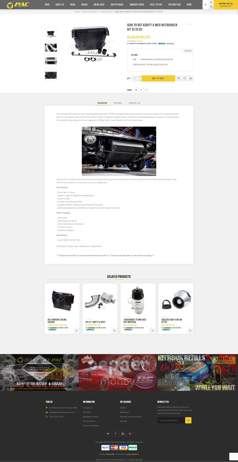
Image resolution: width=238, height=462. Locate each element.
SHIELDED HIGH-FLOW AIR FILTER (172, 320)
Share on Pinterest (146, 90)
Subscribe (188, 420)
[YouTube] (123, 434)
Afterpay (87, 412)
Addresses (124, 412)
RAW (134, 59)
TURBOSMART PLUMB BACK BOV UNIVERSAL (135, 320)
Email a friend (190, 78)
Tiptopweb (110, 454)
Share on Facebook (141, 90)
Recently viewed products (131, 416)
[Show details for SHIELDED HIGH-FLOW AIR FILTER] (175, 300)
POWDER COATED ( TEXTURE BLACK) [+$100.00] (150, 64)
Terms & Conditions (91, 425)
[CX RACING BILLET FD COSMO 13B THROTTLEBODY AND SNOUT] (100, 300)
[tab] (102, 103)
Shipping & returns (91, 416)
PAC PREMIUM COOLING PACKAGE (57, 320)
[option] (51, 34)
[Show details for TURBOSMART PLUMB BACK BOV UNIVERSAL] (137, 300)
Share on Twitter (136, 90)
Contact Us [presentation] (135, 103)
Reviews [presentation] (118, 103)
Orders (123, 408)
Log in (213, 2)
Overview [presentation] (102, 103)
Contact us (87, 408)
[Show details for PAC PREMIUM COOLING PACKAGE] (62, 300)
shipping (139, 41)
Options (134, 55)
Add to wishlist (178, 78)
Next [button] (50, 84)
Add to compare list (184, 78)
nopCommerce (133, 454)
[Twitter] (108, 434)
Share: (129, 90)
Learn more (170, 43)
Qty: (129, 78)
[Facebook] (115, 434)
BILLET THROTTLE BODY (95, 322)
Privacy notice (89, 421)
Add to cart (158, 78)
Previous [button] (50, 25)
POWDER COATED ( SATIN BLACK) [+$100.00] (157, 59)
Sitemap (123, 421)
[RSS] (130, 434)
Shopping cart (225, 4)
